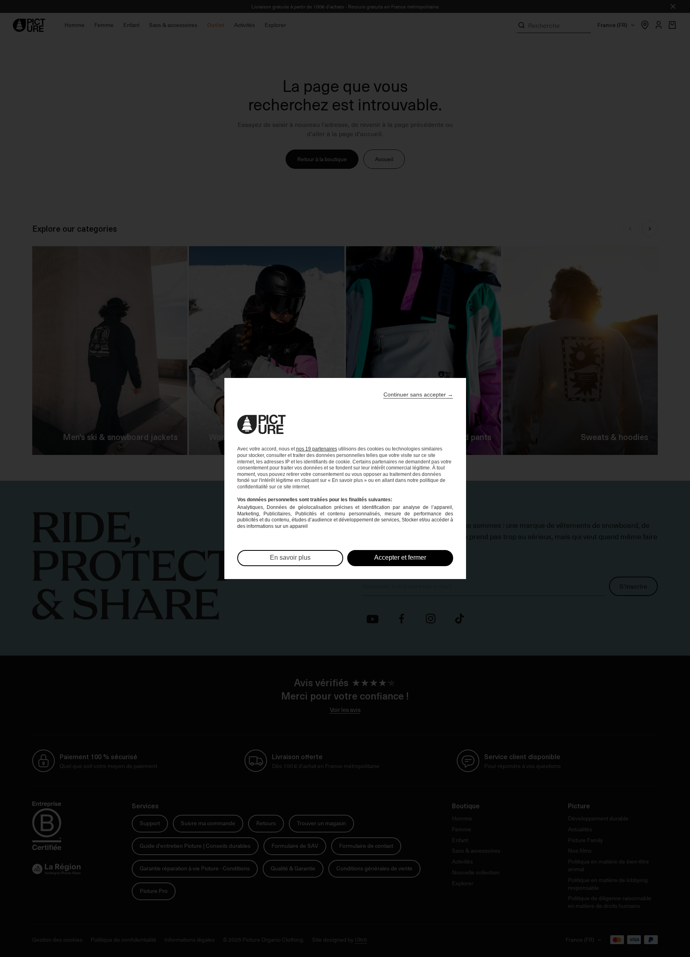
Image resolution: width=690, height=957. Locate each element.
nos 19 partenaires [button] (316, 449)
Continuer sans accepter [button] (418, 394)
